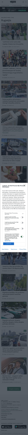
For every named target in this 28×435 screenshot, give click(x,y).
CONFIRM (8, 243)
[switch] (22, 217)
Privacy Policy (22, 249)
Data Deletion (5, 249)
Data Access (14, 249)
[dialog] (14, 217)
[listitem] (14, 214)
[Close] (24, 185)
